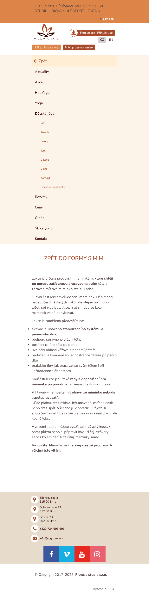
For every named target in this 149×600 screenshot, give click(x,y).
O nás (39, 217)
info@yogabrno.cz (51, 538)
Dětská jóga (45, 113)
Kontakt (41, 238)
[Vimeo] (66, 554)
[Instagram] (98, 554)
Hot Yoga (42, 92)
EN (111, 40)
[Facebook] (51, 554)
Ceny (39, 207)
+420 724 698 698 (52, 529)
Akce (39, 82)
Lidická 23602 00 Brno (48, 519)
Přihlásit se (105, 33)
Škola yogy (43, 228)
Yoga (39, 103)
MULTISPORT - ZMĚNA (81, 11)
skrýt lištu (108, 18)
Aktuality (42, 71)
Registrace (87, 33)
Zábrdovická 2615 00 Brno (49, 500)
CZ (102, 40)
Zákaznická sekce (46, 47)
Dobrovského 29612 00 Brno (50, 509)
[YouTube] (82, 554)
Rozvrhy (41, 197)
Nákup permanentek (79, 47)
